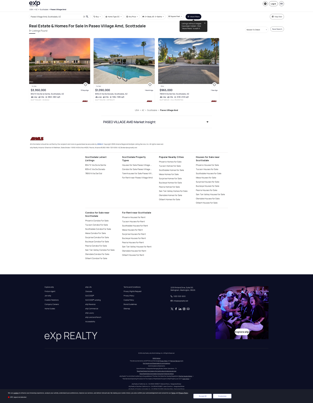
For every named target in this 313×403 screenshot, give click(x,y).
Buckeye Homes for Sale (170, 182)
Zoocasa (88, 291)
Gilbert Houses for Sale (207, 202)
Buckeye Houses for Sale (207, 186)
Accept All (202, 396)
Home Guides (50, 308)
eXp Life (88, 287)
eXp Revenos (90, 304)
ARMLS (100, 144)
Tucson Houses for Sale (207, 169)
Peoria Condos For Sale (96, 245)
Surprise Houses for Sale (207, 181)
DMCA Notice (156, 358)
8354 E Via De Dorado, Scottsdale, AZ (111, 94)
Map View (278, 16)
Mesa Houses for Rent (132, 229)
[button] (156, 122)
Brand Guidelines (130, 304)
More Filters (194, 16)
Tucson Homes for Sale (170, 166)
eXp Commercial (91, 308)
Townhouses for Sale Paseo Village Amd (137, 173)
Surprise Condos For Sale (97, 237)
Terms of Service (175, 361)
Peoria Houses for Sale (206, 190)
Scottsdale (152, 110)
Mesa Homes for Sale (169, 174)
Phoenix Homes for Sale (170, 161)
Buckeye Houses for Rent (134, 238)
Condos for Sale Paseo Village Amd (137, 169)
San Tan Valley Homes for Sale (173, 191)
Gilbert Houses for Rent (133, 255)
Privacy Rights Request (132, 291)
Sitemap (127, 308)
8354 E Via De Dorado (95, 169)
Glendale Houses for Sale (208, 198)
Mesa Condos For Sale (95, 233)
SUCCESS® (89, 296)
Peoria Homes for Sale (169, 186)
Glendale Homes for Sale (170, 195)
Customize (222, 396)
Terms (173, 393)
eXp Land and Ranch (93, 317)
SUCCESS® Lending (93, 300)
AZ (143, 110)
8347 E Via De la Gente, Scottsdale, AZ (47, 94)
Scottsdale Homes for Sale (171, 170)
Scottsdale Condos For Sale (98, 229)
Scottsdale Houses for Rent (135, 225)
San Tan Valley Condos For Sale (100, 250)
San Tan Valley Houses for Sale (210, 194)
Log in (273, 4)
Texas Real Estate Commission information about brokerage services (156, 371)
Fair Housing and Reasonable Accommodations (156, 363)
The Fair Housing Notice (185, 376)
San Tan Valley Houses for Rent (137, 246)
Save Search (277, 29)
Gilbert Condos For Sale (96, 258)
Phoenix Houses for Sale (207, 165)
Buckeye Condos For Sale (97, 241)
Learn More (186, 379)
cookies (16, 393)
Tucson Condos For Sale (96, 224)
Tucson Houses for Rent (133, 221)
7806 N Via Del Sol (93, 173)
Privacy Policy (129, 296)
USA (137, 110)
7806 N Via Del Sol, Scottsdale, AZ (174, 94)
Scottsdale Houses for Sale (208, 173)
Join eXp (48, 296)
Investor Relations (52, 300)
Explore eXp (49, 287)
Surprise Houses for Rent (134, 234)
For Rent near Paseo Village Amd (137, 177)
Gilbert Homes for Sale (169, 199)
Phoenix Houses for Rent (133, 217)
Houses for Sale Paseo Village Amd (137, 165)
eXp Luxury (89, 313)
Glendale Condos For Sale (97, 254)
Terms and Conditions (132, 287)
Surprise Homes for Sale (170, 178)
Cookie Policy (129, 300)
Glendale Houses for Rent (134, 250)
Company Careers (52, 304)
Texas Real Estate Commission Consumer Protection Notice (156, 374)
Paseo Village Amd (169, 110)
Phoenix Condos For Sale (97, 220)
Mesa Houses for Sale (206, 177)
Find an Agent (50, 291)
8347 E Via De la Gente (95, 165)
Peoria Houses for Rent (133, 242)
